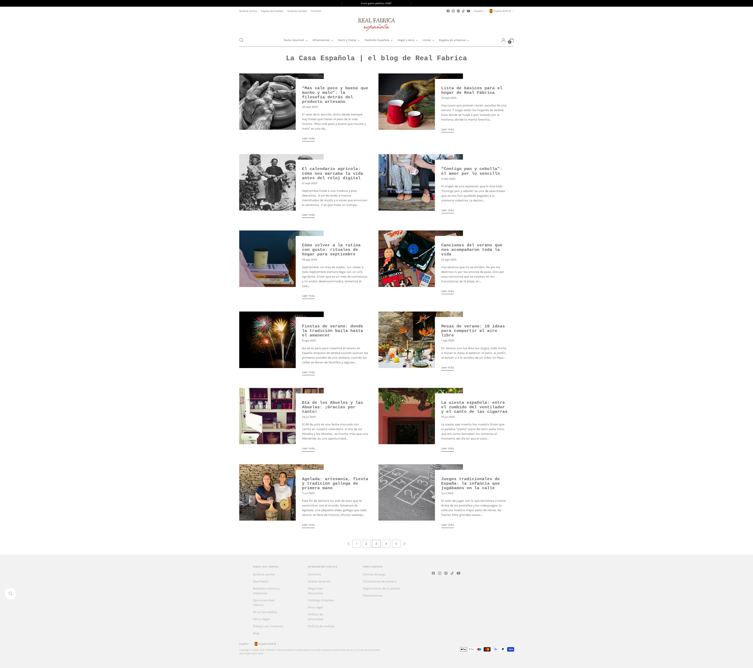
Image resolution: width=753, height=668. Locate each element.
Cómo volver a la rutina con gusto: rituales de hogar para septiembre (331, 250)
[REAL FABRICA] (376, 23)
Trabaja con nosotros (268, 626)
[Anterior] (342, 3)
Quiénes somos (264, 574)
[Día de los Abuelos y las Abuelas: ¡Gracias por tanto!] (281, 421)
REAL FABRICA (267, 650)
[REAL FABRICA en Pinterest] (458, 11)
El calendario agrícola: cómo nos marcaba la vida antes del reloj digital (332, 173)
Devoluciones (372, 595)
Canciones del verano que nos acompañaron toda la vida (471, 250)
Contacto (314, 574)
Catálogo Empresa (321, 600)
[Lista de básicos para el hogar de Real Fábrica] (420, 104)
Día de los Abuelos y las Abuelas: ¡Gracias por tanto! (332, 407)
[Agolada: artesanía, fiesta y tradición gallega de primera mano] (281, 497)
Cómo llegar (261, 619)
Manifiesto (260, 581)
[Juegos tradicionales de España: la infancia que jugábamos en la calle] (420, 497)
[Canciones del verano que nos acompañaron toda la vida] (420, 263)
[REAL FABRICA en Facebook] (448, 11)
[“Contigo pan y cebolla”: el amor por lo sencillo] (420, 185)
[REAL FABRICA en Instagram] (453, 11)
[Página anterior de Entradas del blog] (348, 544)
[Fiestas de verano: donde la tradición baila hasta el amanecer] (281, 345)
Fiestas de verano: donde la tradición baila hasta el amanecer (332, 331)
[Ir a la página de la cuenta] (503, 40)
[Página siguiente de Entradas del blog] (404, 544)
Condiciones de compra (380, 581)
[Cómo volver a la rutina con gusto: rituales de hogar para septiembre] (281, 266)
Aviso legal (315, 607)
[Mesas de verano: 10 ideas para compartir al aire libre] (420, 343)
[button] (241, 40)
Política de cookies (321, 626)
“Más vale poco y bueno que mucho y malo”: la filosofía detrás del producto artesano (335, 95)
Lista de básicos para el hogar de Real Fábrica (471, 90)
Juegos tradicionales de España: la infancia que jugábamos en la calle (470, 483)
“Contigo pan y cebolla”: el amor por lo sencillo (471, 171)
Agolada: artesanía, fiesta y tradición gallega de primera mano (335, 483)
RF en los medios (265, 612)
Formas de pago (374, 574)
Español (478, 11)
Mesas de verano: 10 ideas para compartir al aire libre (473, 331)
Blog (256, 633)
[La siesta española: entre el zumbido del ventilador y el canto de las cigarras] (420, 421)
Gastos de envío (319, 581)
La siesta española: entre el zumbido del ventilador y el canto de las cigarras (474, 407)
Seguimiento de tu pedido (381, 588)
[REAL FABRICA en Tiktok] (463, 11)
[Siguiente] (411, 3)
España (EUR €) (502, 11)
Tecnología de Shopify (251, 653)
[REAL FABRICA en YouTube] (468, 11)
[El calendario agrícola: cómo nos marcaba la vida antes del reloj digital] (281, 187)
